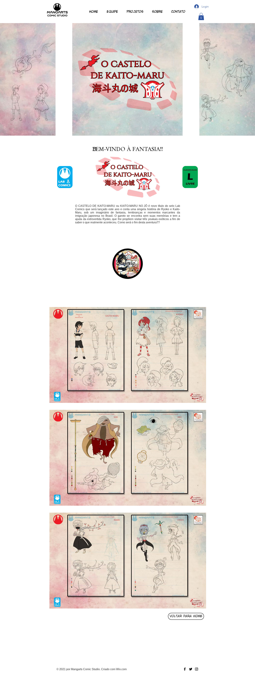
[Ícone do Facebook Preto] (185, 669)
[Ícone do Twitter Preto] (191, 669)
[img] (127, 355)
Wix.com (121, 669)
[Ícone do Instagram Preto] (196, 669)
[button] (201, 16)
